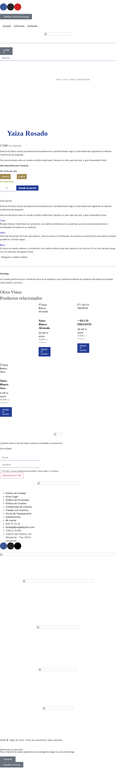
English (21, 176)
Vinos (65, 79)
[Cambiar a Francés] (19, 26)
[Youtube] (17, 6)
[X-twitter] (17, 545)
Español (5, 176)
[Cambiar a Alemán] (32, 26)
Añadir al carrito (27, 188)
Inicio (58, 79)
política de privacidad (27, 471)
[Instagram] (10, 6)
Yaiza (72, 79)
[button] (58, 43)
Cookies (55, 471)
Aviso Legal (42, 471)
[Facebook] (3, 545)
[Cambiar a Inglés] (6, 26)
